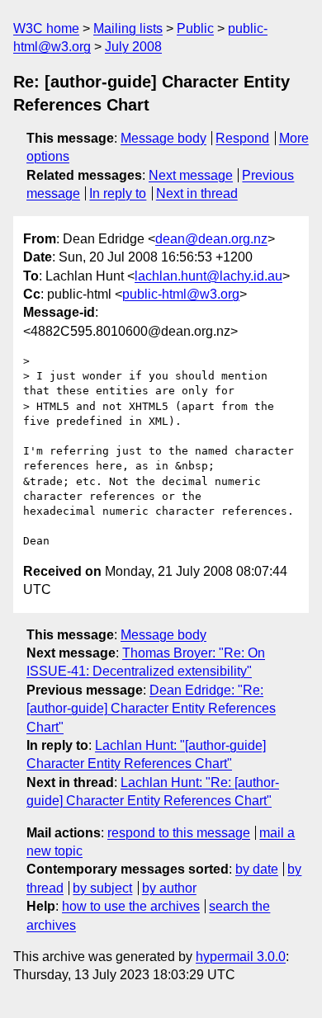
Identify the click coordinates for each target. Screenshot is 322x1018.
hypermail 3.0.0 (241, 957)
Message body (163, 138)
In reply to (117, 193)
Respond (242, 138)
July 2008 (133, 47)
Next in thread (197, 193)
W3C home (46, 28)
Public (195, 28)
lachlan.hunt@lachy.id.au (208, 276)
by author (169, 888)
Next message (191, 175)
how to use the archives (131, 906)
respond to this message (178, 833)
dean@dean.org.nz (211, 239)
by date (256, 869)
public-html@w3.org (180, 294)
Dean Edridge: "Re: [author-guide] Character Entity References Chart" (151, 708)
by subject (102, 888)
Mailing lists (128, 28)
